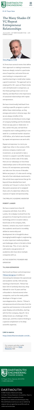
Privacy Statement (13, 395)
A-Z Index (4, 395)
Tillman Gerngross (9, 275)
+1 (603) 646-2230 (7, 381)
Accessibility (22, 395)
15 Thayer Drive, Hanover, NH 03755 (12, 379)
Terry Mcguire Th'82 (10, 60)
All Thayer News (9, 11)
